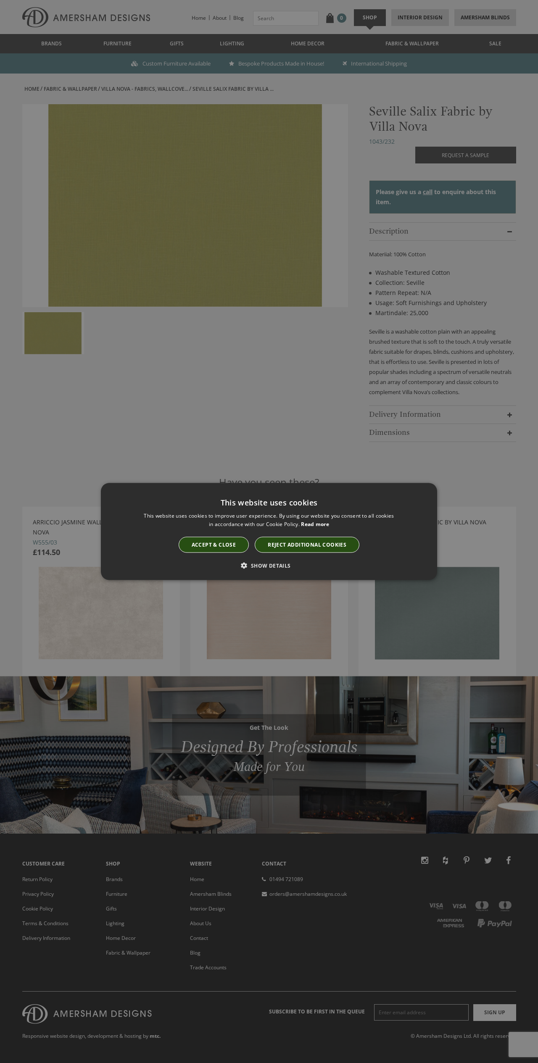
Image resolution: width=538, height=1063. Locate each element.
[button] (268, 565)
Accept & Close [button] (214, 544)
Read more (315, 524)
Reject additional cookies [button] (307, 544)
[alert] (269, 531)
